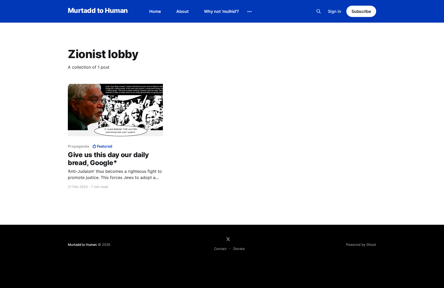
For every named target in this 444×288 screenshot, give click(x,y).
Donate (239, 249)
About (182, 11)
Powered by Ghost (361, 244)
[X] (228, 239)
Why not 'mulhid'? (221, 11)
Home (155, 11)
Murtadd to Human (98, 10)
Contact (220, 249)
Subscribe (361, 11)
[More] (249, 11)
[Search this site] (318, 11)
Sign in (334, 11)
